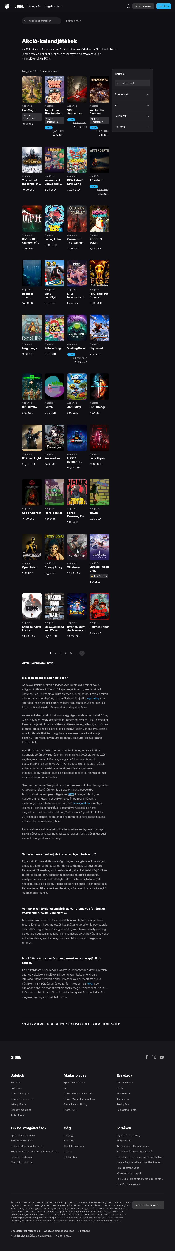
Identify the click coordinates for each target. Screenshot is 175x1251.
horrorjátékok (81, 803)
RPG (71, 794)
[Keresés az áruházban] (25, 20)
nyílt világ (93, 698)
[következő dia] (82, 653)
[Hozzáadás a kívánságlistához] (38, 80)
